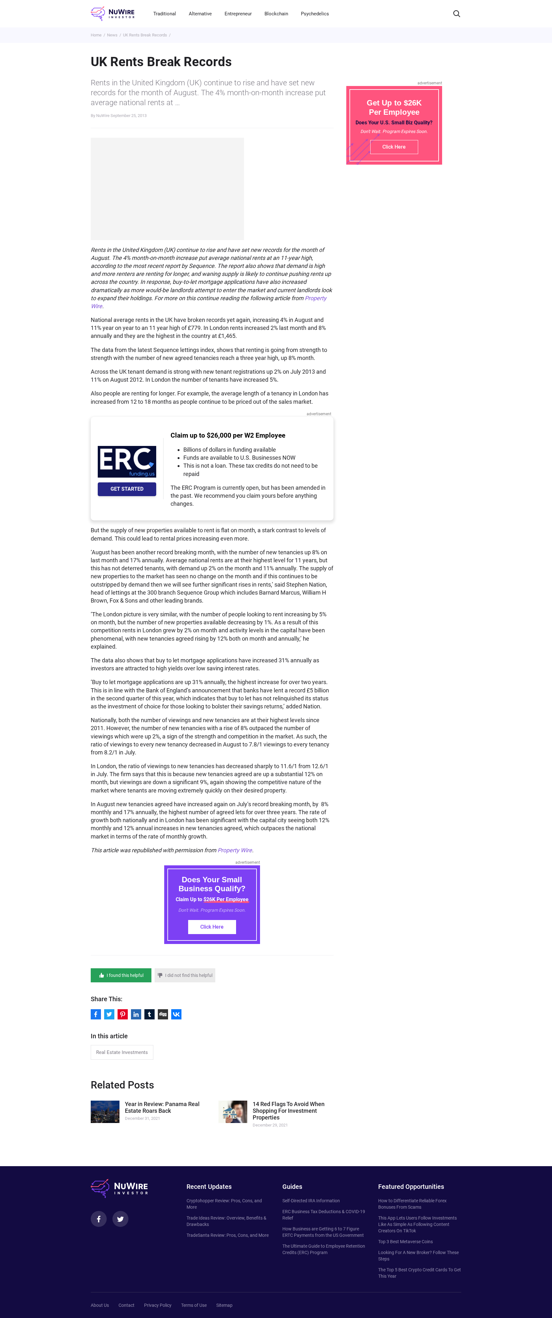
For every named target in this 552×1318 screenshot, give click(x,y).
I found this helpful (125, 975)
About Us (100, 1305)
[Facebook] (99, 1219)
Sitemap (224, 1305)
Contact (126, 1305)
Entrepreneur (238, 14)
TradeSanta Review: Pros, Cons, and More (228, 1235)
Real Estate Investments (122, 1052)
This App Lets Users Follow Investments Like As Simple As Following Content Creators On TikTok (417, 1224)
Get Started (127, 489)
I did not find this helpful (188, 975)
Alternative (200, 14)
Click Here (212, 927)
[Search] (456, 14)
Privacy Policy (158, 1305)
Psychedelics (315, 14)
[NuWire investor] (112, 14)
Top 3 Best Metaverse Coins (405, 1241)
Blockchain (276, 14)
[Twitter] (120, 1219)
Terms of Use (194, 1305)
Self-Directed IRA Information (311, 1200)
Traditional (164, 14)
